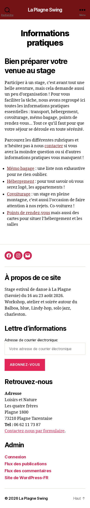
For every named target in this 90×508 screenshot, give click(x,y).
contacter (54, 146)
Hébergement (20, 181)
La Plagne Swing (45, 9)
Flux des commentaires (28, 470)
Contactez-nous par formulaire (35, 431)
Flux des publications (25, 463)
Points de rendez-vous (28, 213)
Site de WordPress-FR (26, 477)
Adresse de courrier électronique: (31, 340)
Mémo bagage (20, 168)
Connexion (15, 456)
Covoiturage (18, 194)
